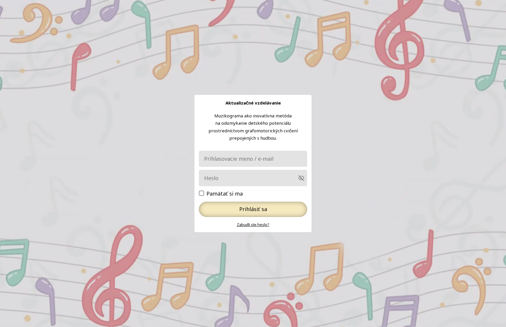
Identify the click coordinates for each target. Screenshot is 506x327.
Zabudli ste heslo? (253, 224)
